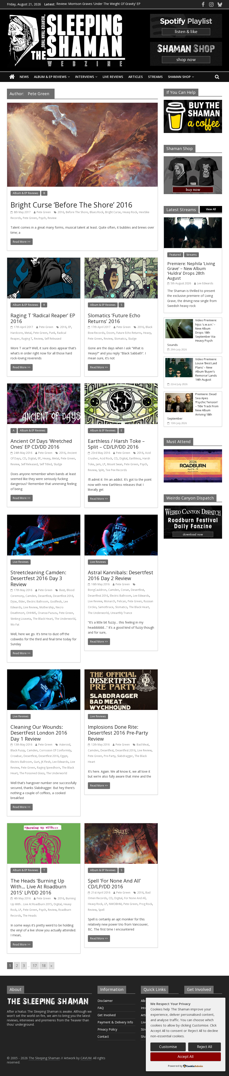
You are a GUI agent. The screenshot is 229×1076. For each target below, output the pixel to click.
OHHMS (31, 613)
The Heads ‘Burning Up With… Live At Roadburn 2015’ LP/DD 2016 (38, 886)
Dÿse (14, 601)
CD (24, 458)
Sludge (132, 339)
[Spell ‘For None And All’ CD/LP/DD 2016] (121, 825)
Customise (168, 1046)
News (24, 77)
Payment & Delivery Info (115, 1022)
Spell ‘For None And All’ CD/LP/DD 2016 (114, 883)
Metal (28, 333)
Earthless (135, 458)
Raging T (26, 339)
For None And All (135, 898)
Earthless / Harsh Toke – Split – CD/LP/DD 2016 (116, 443)
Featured (175, 255)
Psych (42, 218)
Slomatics (120, 339)
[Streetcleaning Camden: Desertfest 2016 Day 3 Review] (43, 517)
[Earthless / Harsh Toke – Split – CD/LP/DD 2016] (121, 386)
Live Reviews (113, 77)
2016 (61, 212)
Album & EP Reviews (50, 77)
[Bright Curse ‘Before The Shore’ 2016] (82, 105)
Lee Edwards (141, 596)
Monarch (109, 601)
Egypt (63, 756)
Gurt (36, 762)
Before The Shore (77, 212)
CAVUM (86, 1058)
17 (35, 965)
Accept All (185, 1056)
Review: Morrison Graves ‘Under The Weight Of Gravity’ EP (98, 4)
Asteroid (64, 744)
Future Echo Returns (128, 333)
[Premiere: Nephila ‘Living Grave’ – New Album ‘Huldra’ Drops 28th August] (193, 220)
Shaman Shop (179, 77)
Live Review (30, 607)
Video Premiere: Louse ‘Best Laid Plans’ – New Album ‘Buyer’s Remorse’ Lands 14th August (206, 369)
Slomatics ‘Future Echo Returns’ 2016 (114, 318)
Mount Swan (114, 464)
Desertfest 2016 (63, 596)
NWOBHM (115, 904)
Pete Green (44, 212)
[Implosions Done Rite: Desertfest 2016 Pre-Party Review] (121, 672)
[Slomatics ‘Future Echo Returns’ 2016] (121, 260)
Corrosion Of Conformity (55, 750)
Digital (32, 458)
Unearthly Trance (121, 613)
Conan (125, 590)
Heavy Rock (130, 212)
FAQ (101, 1008)
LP (103, 464)
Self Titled (46, 464)
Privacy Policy (107, 1029)
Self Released (53, 339)
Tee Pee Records (116, 470)
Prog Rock (145, 904)
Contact (103, 1036)
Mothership (46, 607)
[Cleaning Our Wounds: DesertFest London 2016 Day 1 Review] (43, 672)
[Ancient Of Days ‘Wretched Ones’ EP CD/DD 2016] (43, 386)
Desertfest (44, 596)
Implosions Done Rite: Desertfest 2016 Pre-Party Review (118, 732)
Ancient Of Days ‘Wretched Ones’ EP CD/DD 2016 (41, 443)
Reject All (204, 1046)
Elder (22, 601)
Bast (62, 590)
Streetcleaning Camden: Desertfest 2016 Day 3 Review (38, 578)
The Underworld (65, 619)
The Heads (29, 915)
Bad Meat (143, 744)
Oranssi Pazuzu (47, 613)
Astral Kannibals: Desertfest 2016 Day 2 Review (120, 575)
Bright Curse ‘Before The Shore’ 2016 (71, 205)
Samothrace (105, 607)
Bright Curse (113, 212)
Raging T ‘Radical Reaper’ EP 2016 (43, 318)
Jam (98, 464)
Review (52, 218)
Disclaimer (105, 1001)
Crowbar (16, 756)
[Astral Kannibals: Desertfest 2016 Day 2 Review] (121, 517)
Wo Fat (15, 624)
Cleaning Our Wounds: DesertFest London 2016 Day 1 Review (39, 732)
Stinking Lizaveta (21, 619)
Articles (135, 77)
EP (69, 327)
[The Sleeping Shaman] (12, 77)
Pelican (121, 601)
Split (101, 470)
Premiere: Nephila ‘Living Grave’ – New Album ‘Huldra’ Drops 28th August (191, 271)
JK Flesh (46, 762)
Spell (101, 910)
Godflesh (56, 601)
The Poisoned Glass (32, 773)
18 (44, 965)
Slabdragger (125, 756)
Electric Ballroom (37, 601)
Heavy (147, 333)
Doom (110, 333)
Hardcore (17, 333)
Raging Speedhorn (48, 767)
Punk (52, 333)
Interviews (84, 77)
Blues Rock (96, 212)
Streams (155, 77)
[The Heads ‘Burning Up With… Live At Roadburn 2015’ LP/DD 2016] (43, 825)
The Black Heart (43, 619)
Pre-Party (109, 756)
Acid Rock (106, 458)
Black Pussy (18, 750)
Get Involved (107, 1015)
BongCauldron (97, 590)
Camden (30, 596)
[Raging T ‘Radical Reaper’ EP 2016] (43, 260)
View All (211, 209)
